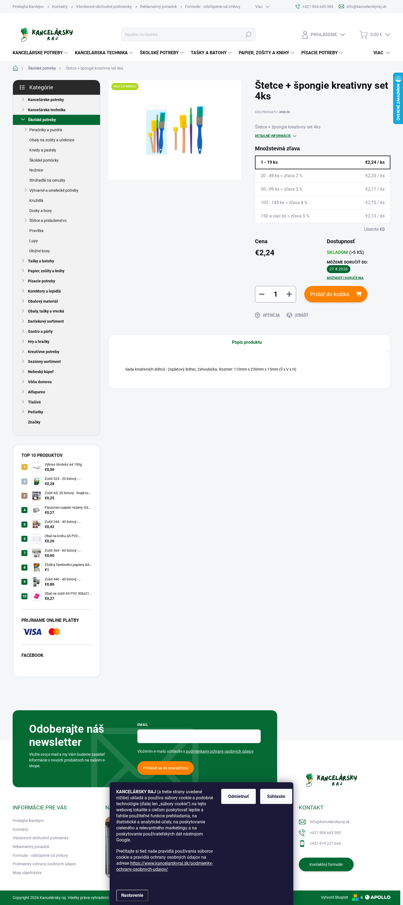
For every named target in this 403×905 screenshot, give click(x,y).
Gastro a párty (40, 331)
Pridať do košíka (329, 294)
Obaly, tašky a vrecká (46, 311)
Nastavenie (132, 895)
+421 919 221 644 (325, 843)
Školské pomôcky (44, 160)
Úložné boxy (39, 251)
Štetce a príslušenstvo (48, 220)
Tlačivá (34, 402)
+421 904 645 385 (325, 832)
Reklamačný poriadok (158, 6)
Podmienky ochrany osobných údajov (44, 864)
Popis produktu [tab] (247, 342)
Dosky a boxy (40, 210)
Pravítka (36, 230)
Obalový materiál (43, 301)
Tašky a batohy (41, 261)
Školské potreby (42, 120)
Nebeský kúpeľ (41, 372)
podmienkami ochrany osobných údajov (220, 751)
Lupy (33, 241)
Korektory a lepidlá (44, 291)
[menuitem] (41, 53)
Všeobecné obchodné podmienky (104, 6)
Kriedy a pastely (42, 150)
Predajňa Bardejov (28, 6)
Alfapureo (36, 392)
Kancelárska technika (47, 110)
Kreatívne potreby (43, 352)
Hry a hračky (38, 341)
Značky (34, 422)
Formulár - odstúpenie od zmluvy (212, 6)
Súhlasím (276, 796)
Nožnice (36, 170)
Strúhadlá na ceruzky (47, 180)
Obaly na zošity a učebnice (51, 140)
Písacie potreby (41, 281)
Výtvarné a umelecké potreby (53, 190)
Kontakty (60, 6)
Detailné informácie (273, 136)
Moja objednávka (27, 872)
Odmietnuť (238, 796)
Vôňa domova (40, 382)
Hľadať (248, 34)
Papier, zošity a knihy (46, 271)
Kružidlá (36, 200)
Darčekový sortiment (46, 321)
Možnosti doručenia (345, 278)
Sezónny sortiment (44, 361)
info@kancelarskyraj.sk (330, 822)
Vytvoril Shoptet (334, 897)
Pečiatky (35, 412)
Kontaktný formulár (326, 864)
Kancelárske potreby (46, 100)
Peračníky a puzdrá (45, 130)
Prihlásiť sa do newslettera (165, 768)
